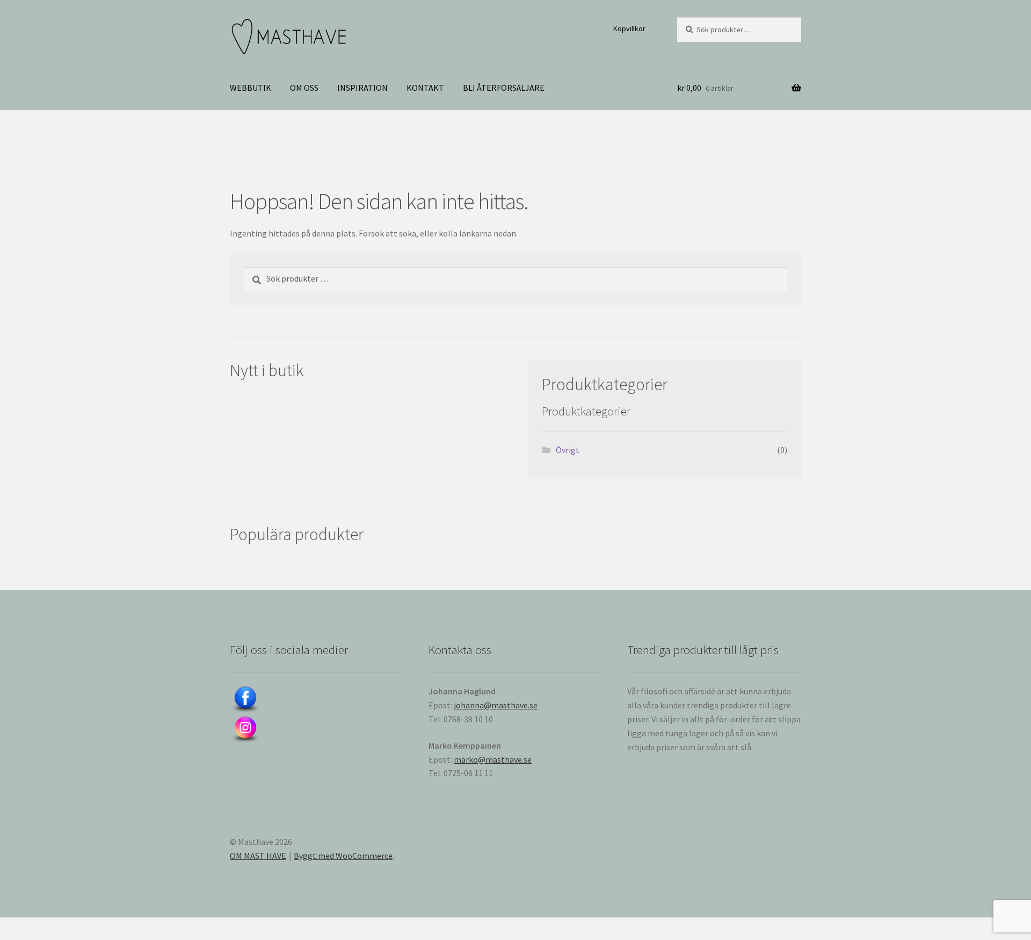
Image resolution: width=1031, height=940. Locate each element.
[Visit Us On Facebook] (317, 700)
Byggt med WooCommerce (343, 855)
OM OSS (304, 87)
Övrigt (567, 449)
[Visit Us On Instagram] (317, 730)
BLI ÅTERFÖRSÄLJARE (503, 87)
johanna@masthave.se (496, 705)
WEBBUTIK (250, 87)
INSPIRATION (362, 87)
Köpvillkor (629, 28)
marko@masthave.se (493, 759)
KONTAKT (425, 87)
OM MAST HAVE (258, 855)
